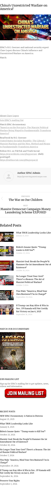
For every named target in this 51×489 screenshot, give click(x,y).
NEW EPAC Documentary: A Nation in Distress (21, 416)
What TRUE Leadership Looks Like (33, 232)
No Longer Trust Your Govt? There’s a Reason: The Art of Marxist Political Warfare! (30, 279)
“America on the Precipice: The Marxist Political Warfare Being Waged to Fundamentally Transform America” (25, 130)
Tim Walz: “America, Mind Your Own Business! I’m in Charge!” (31, 292)
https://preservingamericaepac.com (32, 177)
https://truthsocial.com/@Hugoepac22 (19, 160)
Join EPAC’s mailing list (12, 120)
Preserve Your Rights (10, 481)
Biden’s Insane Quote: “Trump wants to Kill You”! (31, 248)
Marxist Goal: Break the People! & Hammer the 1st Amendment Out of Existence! (33, 264)
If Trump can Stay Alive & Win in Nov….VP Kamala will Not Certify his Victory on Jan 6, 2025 (32, 308)
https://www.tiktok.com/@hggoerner (19, 154)
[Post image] (7, 237)
